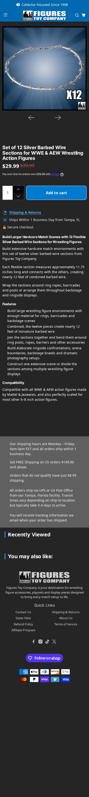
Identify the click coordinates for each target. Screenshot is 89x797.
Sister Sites (23, 618)
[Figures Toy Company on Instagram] (40, 642)
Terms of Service (65, 624)
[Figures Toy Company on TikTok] (47, 642)
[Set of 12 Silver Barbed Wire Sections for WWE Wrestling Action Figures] (44, 68)
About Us (65, 618)
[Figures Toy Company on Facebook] (34, 642)
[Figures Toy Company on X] (54, 642)
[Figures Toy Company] (44, 15)
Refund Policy (23, 624)
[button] (28, 124)
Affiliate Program (23, 630)
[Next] (57, 117)
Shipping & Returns (25, 212)
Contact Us (23, 612)
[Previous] (31, 117)
